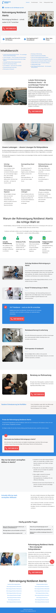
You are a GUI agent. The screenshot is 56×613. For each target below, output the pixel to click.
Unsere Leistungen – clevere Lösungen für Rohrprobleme (14, 57)
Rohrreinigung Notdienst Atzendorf (42, 595)
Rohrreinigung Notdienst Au (42, 597)
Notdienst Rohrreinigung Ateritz (14, 584)
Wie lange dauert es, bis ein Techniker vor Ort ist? (14, 530)
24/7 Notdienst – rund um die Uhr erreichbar (12, 65)
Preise (41, 2)
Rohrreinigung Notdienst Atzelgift (14, 595)
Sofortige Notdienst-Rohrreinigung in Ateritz (12, 62)
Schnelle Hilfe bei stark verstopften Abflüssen (40, 62)
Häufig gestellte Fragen (48, 2)
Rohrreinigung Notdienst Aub (14, 599)
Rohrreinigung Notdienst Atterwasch (14, 593)
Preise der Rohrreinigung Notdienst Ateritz (39, 57)
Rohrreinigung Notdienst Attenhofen (42, 588)
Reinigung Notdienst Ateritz (42, 584)
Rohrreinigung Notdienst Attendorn (42, 586)
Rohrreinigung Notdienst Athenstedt (14, 586)
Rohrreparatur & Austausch (8, 69)
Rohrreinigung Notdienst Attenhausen (14, 588)
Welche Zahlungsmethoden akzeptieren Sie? (13, 533)
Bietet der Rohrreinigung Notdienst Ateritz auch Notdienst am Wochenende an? (13, 527)
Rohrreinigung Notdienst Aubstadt (42, 599)
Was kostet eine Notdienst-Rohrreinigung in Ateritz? (41, 59)
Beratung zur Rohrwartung (36, 53)
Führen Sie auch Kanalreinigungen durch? (39, 526)
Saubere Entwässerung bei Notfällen (38, 55)
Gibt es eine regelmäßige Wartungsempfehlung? (40, 529)
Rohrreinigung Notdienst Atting (42, 593)
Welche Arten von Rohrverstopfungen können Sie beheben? (41, 533)
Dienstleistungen (34, 2)
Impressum (30, 609)
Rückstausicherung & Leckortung (9, 67)
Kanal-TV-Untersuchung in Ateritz (10, 63)
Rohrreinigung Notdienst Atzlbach (14, 597)
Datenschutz (25, 609)
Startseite (28, 2)
